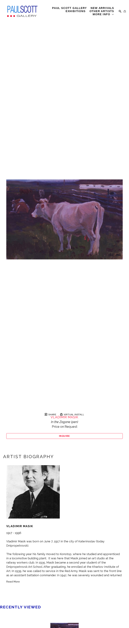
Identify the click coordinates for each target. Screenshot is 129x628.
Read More (13, 581)
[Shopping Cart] (125, 11)
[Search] (120, 11)
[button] (103, 14)
